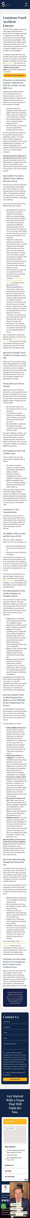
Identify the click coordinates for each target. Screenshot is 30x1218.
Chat (22, 614)
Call (8, 614)
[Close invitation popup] (27, 604)
